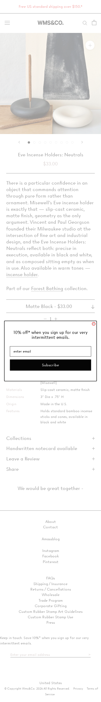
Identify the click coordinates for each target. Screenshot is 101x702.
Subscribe (50, 365)
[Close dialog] (93, 323)
